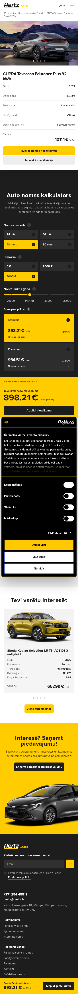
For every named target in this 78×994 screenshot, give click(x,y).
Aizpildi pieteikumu (39, 410)
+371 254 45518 (15, 894)
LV (61, 5)
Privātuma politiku (19, 877)
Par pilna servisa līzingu (18, 952)
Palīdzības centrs (14, 974)
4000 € (11, 276)
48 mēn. (12, 244)
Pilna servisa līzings (16, 926)
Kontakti (9, 969)
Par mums (10, 963)
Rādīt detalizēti (57, 533)
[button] (33, 61)
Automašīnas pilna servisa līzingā (27, 13)
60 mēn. (48, 244)
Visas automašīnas (39, 709)
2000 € (48, 266)
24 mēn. (12, 234)
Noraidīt (39, 568)
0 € (9, 266)
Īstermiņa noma (13, 936)
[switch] (68, 496)
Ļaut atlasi (39, 556)
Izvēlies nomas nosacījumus (39, 151)
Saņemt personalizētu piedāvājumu (39, 767)
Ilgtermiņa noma (14, 931)
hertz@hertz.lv (14, 899)
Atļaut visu (39, 544)
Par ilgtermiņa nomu (16, 958)
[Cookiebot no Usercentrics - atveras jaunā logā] (58, 422)
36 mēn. (48, 234)
